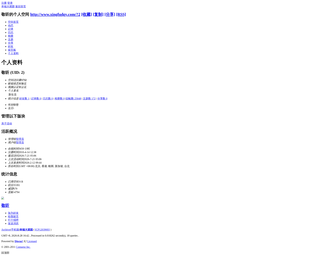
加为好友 (13, 213)
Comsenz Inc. (23, 247)
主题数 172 (89, 98)
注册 (4, 2)
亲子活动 (6, 123)
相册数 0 (60, 98)
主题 (10, 39)
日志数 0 (48, 98)
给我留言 (13, 216)
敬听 (5, 205)
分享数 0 (102, 98)
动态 (10, 25)
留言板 (12, 49)
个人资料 (13, 53)
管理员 (20, 139)
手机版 (15, 229)
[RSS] (121, 14)
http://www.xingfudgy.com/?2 (55, 14)
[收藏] (86, 14)
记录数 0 (36, 98)
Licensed (32, 241)
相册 (10, 35)
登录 (10, 2)
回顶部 (5, 252)
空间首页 (13, 21)
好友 (10, 46)
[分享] (110, 14)
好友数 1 (24, 98)
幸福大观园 (8, 6)
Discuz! (19, 241)
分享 (10, 42)
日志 (10, 32)
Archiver (6, 229)
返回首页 (20, 6)
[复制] (98, 14)
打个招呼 (13, 220)
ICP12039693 (42, 229)
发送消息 (13, 223)
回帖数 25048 (73, 98)
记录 (10, 28)
